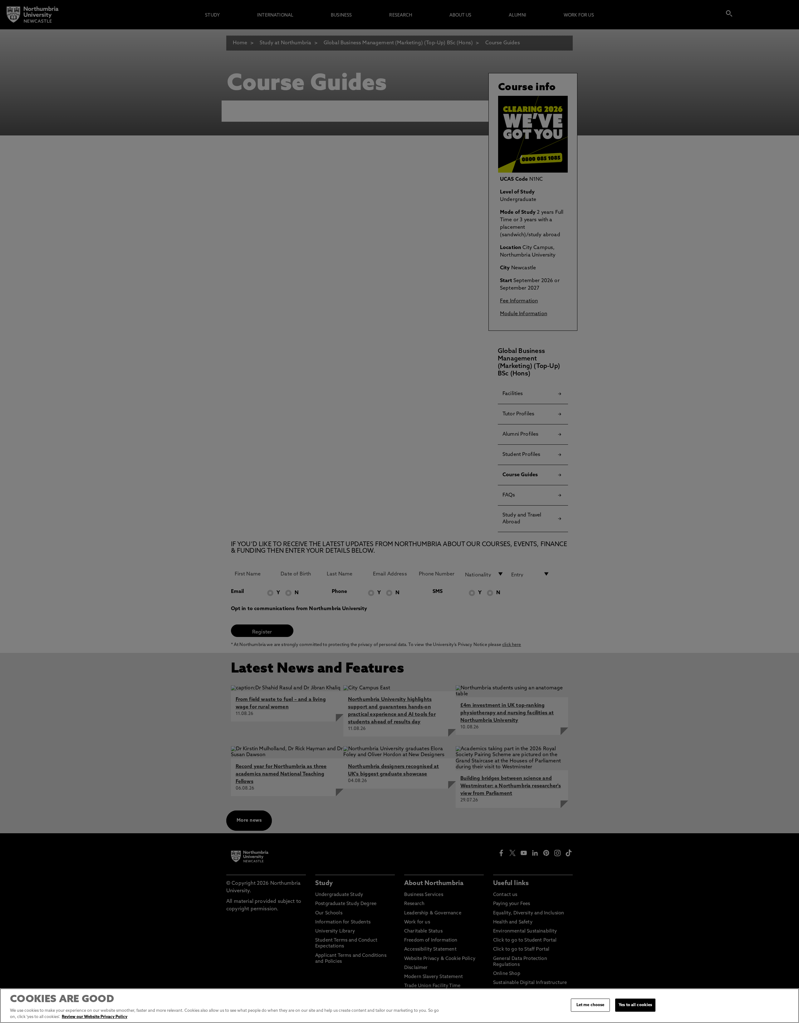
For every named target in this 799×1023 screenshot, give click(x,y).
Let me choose (590, 1005)
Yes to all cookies (635, 1005)
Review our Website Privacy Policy (94, 1017)
